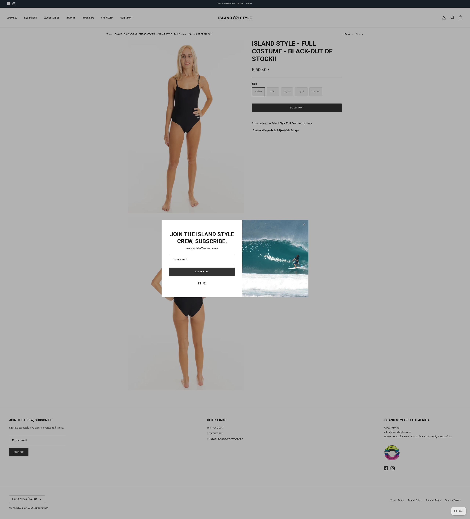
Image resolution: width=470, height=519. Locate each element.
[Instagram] (204, 283)
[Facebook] (199, 283)
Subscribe (202, 272)
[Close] (304, 224)
